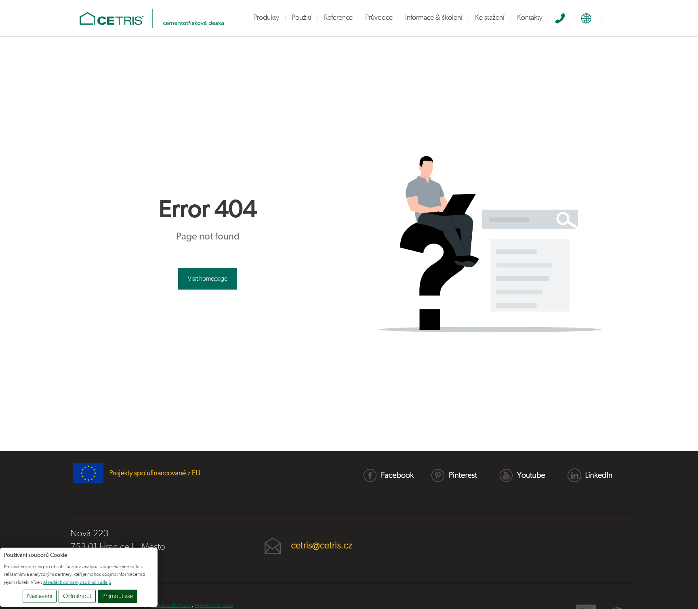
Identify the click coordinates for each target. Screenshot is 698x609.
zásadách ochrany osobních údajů (77, 582)
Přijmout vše (117, 596)
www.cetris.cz (214, 605)
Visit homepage (207, 278)
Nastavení (39, 596)
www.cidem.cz (171, 605)
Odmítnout (77, 596)
